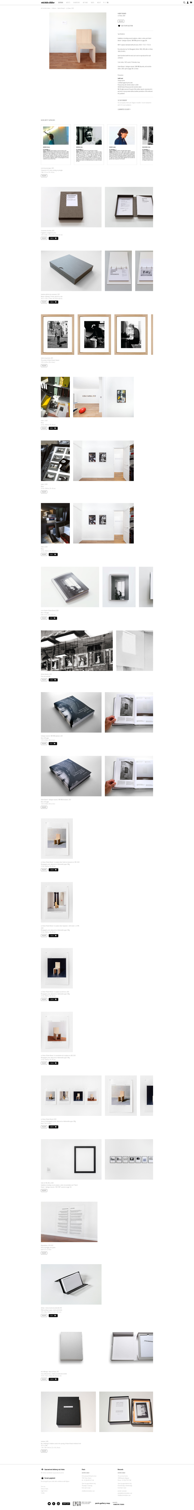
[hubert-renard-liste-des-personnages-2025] (56, 144)
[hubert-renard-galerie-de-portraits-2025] (57, 334)
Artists (68, 2)
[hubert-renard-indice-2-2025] (55, 461)
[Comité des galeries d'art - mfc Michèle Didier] (82, 1503)
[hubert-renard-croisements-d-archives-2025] (71, 207)
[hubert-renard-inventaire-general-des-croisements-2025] (71, 271)
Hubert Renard (61, 8)
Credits (42, 1493)
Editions (60, 2)
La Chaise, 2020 (70, 8)
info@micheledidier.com (88, 1491)
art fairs (85, 2)
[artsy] (66, 1504)
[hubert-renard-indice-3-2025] (55, 523)
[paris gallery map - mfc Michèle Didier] (102, 1504)
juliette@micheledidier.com (125, 1493)
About (99, 2)
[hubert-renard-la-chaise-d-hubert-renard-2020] (71, 1095)
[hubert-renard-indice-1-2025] (55, 397)
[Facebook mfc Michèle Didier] (54, 1504)
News (92, 2)
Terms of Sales (44, 1489)
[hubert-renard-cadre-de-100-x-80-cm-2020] (71, 1159)
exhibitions (76, 2)
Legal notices (44, 1491)
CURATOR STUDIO (118, 1504)
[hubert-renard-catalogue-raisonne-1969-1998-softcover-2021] (71, 712)
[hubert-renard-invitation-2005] (68, 1412)
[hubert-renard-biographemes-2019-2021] (69, 1222)
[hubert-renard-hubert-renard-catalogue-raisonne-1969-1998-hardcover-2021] (71, 776)
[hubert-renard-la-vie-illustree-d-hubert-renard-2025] (70, 587)
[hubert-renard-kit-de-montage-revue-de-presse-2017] (71, 1348)
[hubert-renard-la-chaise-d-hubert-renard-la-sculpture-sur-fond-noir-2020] (57, 968)
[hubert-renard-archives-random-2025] (77, 650)
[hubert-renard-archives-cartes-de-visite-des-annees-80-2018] (71, 1284)
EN (107, 2)
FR (104, 2)
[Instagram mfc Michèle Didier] (58, 1504)
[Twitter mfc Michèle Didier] (49, 1504)
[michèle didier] (48, 2)
